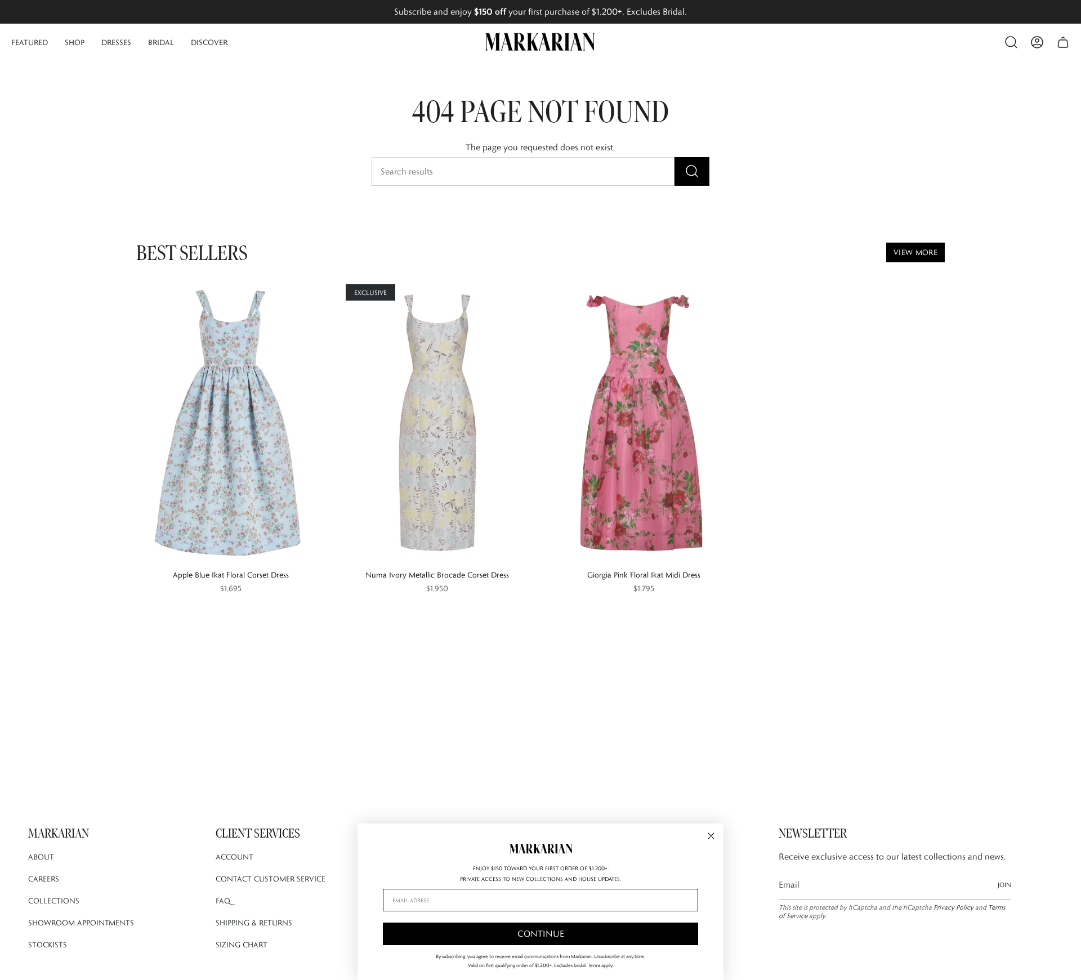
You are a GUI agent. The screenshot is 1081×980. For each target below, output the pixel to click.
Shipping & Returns (254, 923)
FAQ (223, 901)
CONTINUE (540, 933)
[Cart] (1063, 42)
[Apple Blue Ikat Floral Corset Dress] (230, 423)
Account (234, 857)
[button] (29, 42)
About (41, 857)
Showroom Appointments (81, 923)
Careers (43, 879)
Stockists (47, 944)
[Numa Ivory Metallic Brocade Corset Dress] (437, 423)
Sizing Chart (241, 944)
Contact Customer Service (270, 879)
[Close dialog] (711, 836)
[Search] (691, 171)
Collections (53, 901)
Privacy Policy (953, 907)
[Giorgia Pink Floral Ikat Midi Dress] (644, 423)
